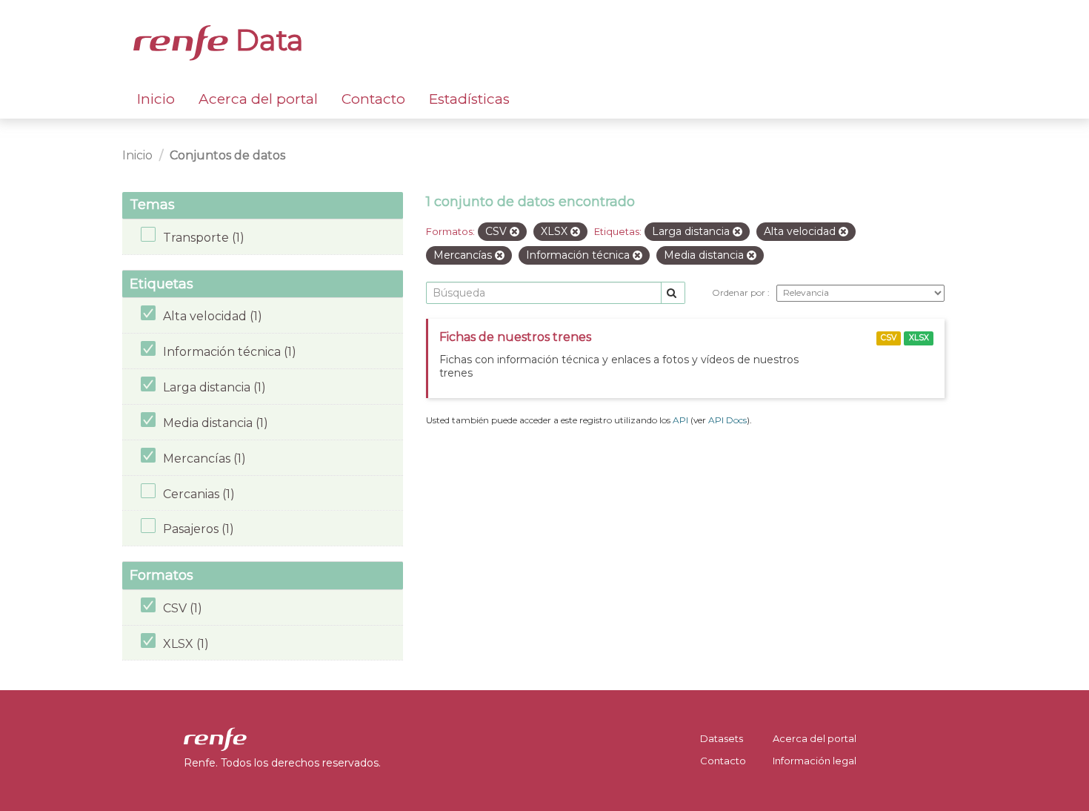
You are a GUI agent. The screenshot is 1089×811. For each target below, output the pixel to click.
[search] (673, 293)
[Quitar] (514, 232)
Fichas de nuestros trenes (515, 337)
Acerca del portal (258, 98)
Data (266, 40)
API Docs (727, 420)
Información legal (814, 761)
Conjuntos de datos (227, 155)
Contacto (373, 98)
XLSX (919, 337)
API (680, 420)
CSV (888, 337)
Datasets (721, 738)
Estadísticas (469, 98)
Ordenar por (739, 292)
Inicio (156, 98)
